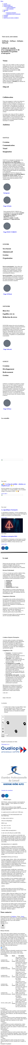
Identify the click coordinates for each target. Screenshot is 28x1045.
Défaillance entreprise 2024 (9, 536)
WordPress (13, 916)
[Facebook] (3, 548)
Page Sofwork (7, 349)
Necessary (4, 947)
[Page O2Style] (7, 200)
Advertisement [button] (4, 1029)
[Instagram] (7, 187)
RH (4, 11)
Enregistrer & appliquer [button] (6, 1043)
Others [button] (2, 1037)
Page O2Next (7, 409)
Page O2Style (7, 206)
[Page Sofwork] (7, 343)
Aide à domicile (9, 8)
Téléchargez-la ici (5, 744)
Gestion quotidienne (8, 6)
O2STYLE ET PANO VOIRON (11, 17)
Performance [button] (3, 1014)
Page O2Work (7, 294)
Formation (5, 15)
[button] (14, 799)
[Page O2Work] (7, 288)
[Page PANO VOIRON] (7, 226)
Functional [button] (3, 1008)
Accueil (5, 3)
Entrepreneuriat (6, 5)
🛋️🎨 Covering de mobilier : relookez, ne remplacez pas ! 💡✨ (13, 484)
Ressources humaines (11, 12)
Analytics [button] (3, 1021)
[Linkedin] (6, 548)
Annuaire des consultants (7, 790)
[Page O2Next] (7, 403)
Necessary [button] (3, 946)
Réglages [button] (3, 921)
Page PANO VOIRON (10, 232)
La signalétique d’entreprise (9, 510)
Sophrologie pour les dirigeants (13, 14)
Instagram (6, 193)
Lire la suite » (4, 493)
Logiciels (5, 16)
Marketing (5, 10)
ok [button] (5, 921)
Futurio (22, 916)
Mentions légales (7, 799)
